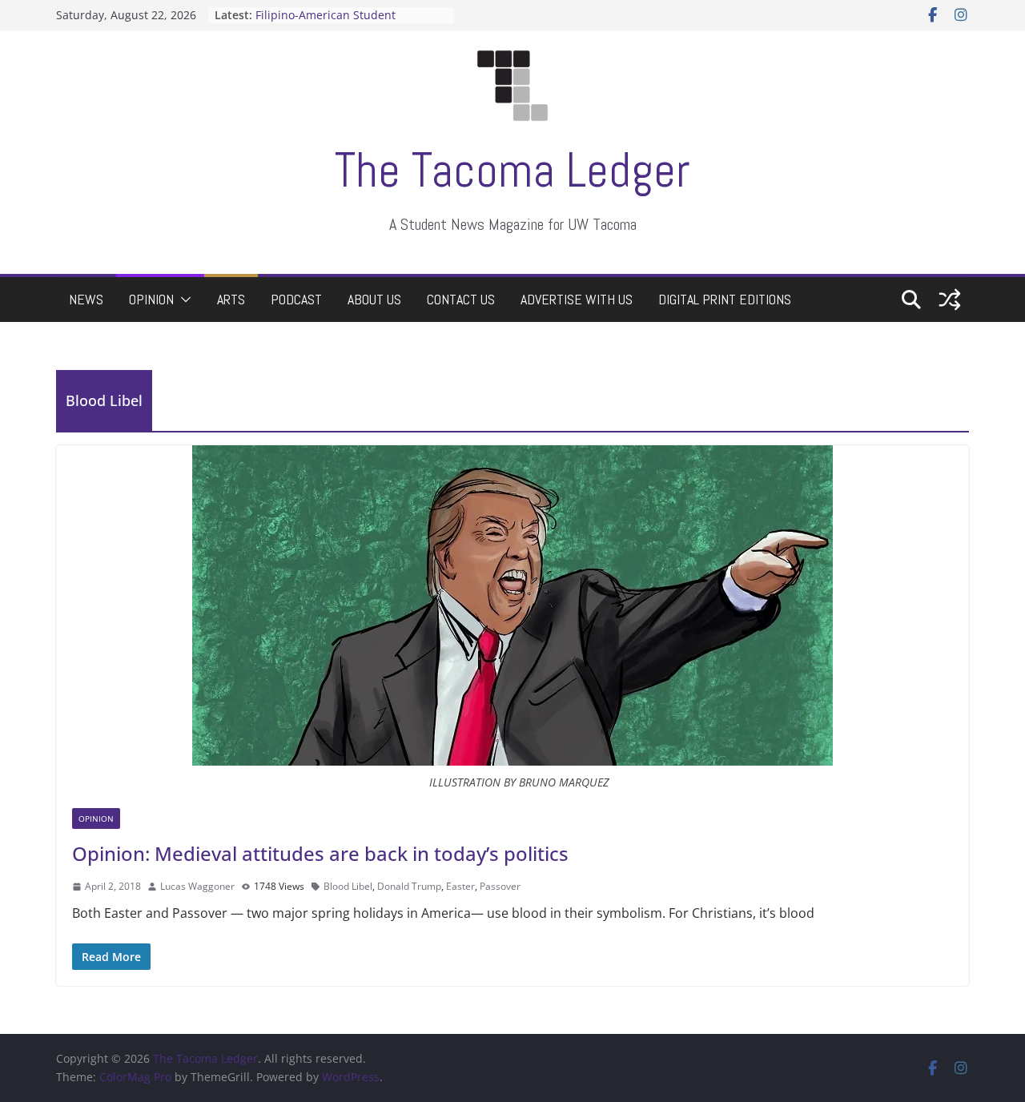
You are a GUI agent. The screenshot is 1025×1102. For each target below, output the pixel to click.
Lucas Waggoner (197, 886)
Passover (500, 886)
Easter (460, 886)
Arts (231, 299)
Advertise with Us (577, 299)
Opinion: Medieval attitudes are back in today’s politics (320, 853)
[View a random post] (950, 299)
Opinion (151, 299)
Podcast (296, 299)
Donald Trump (409, 886)
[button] (182, 299)
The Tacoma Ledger (512, 170)
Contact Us (461, 299)
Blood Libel (348, 886)
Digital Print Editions (724, 299)
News (86, 299)
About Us (374, 299)
